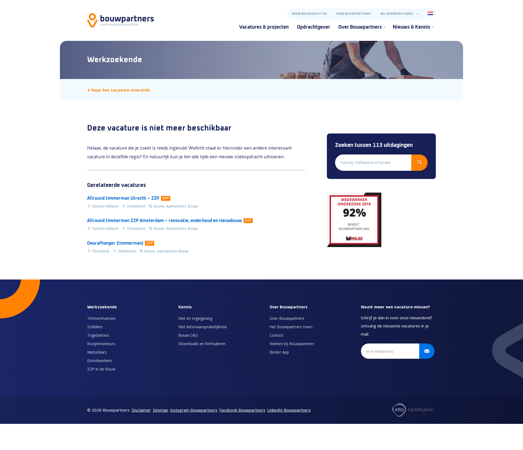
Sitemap (160, 410)
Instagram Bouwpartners (193, 410)
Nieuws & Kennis (411, 27)
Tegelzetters (98, 335)
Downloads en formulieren (202, 343)
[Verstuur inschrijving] (426, 351)
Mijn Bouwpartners (353, 13)
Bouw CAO (188, 335)
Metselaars (97, 352)
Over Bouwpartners (360, 27)
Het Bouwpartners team (291, 326)
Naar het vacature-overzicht (120, 90)
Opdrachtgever (313, 27)
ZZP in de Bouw (101, 369)
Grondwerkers (99, 360)
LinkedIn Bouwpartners (289, 410)
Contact (277, 335)
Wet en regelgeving (195, 318)
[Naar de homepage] (120, 20)
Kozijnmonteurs (101, 343)
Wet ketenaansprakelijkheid (202, 326)
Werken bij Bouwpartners (292, 343)
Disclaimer (141, 410)
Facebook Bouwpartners (242, 410)
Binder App (279, 352)
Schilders (95, 326)
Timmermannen (101, 318)
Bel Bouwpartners (397, 13)
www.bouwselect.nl (309, 13)
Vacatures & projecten (264, 27)
